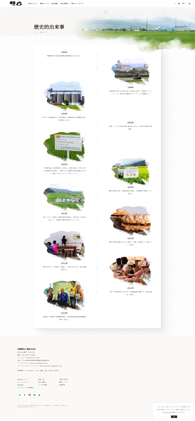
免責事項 (62, 385)
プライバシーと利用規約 (25, 388)
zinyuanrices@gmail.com (38, 363)
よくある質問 (42, 385)
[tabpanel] (97, 21)
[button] (175, 3)
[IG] (29, 395)
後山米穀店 (64, 3)
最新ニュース (44, 3)
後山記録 (55, 3)
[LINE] (20, 395)
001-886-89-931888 (28, 355)
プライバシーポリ (167, 412)
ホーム (36, 32)
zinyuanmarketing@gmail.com (50, 366)
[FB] (24, 395)
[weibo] (39, 395)
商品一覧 (41, 379)
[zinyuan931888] (34, 395)
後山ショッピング (77, 3)
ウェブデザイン (31, 406)
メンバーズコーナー (24, 382)
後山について (32, 3)
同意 (174, 417)
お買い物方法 (63, 379)
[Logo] (16, 3)
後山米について (23, 379)
